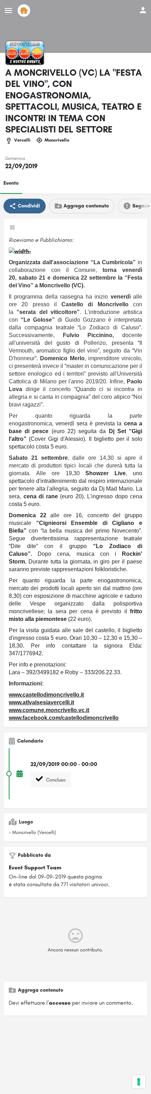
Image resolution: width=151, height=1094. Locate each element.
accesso (60, 1002)
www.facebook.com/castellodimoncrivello (64, 718)
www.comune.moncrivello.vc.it (49, 710)
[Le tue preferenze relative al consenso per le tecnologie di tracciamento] (138, 1081)
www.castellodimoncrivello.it (46, 695)
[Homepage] (25, 11)
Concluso (55, 780)
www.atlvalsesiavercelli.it (41, 702)
